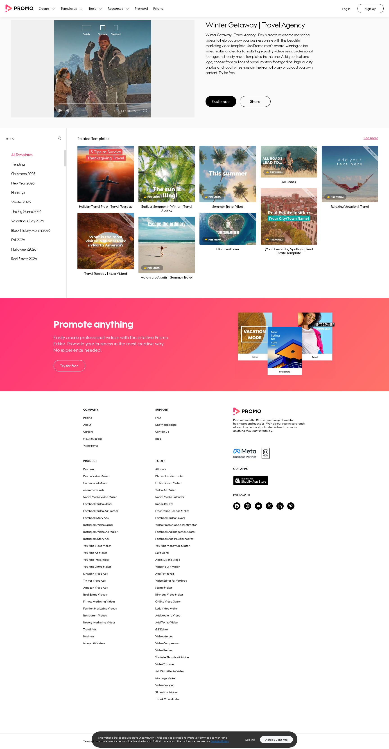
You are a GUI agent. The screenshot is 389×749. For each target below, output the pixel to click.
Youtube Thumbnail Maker (172, 657)
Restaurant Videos (95, 615)
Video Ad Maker (165, 490)
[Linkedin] (280, 506)
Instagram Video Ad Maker (100, 531)
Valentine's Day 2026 (27, 221)
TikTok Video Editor (167, 699)
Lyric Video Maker (166, 608)
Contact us (162, 431)
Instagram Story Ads (96, 538)
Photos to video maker (169, 476)
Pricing (158, 8)
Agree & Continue (276, 739)
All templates (22, 155)
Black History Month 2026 (30, 230)
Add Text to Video (166, 622)
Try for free (69, 366)
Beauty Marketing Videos (99, 622)
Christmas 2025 (23, 173)
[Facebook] (244, 453)
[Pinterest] (290, 506)
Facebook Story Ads (96, 518)
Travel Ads (89, 629)
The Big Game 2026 (26, 211)
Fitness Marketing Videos (99, 601)
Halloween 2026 (23, 249)
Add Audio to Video (167, 615)
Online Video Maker (168, 483)
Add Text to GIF (165, 573)
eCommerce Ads (93, 490)
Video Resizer (163, 650)
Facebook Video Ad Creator (100, 511)
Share (255, 101)
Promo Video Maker (96, 476)
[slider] (58, 103)
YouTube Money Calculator (172, 545)
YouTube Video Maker (97, 545)
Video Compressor (167, 643)
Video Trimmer (164, 664)
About (87, 424)
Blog (158, 438)
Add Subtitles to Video (169, 671)
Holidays (18, 192)
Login (346, 9)
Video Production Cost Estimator (176, 524)
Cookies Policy (220, 741)
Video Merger (164, 636)
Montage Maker (165, 678)
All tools (160, 469)
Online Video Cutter (168, 601)
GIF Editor (161, 629)
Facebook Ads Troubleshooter (174, 538)
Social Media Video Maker (100, 497)
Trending (18, 164)
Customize (221, 101)
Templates (69, 8)
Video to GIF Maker (167, 566)
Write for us (90, 445)
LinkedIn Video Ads (95, 573)
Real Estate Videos (95, 594)
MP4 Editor (162, 552)
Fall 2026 (18, 240)
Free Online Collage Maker (172, 511)
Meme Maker (163, 587)
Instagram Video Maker (98, 524)
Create (44, 8)
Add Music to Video (167, 559)
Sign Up (371, 9)
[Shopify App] (269, 480)
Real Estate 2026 (24, 258)
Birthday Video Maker (169, 594)
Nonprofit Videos (94, 643)
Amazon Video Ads (95, 587)
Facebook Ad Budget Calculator (175, 531)
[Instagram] (265, 453)
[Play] (60, 110)
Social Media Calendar (169, 497)
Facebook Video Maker (97, 504)
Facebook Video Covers (170, 518)
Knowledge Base (165, 424)
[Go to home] (22, 8)
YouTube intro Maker (96, 559)
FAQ (158, 417)
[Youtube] (258, 506)
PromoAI (141, 8)
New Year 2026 (22, 183)
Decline (250, 739)
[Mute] (69, 110)
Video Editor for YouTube (171, 580)
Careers (88, 431)
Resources (115, 8)
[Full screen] (145, 110)
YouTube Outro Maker (97, 566)
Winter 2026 (21, 202)
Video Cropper (164, 685)
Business (88, 636)
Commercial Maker (95, 483)
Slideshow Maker (166, 692)
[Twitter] (269, 506)
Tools (92, 8)
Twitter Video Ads (94, 580)
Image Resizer (164, 504)
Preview (106, 169)
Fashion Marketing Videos (100, 608)
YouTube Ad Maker (95, 552)
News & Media (92, 438)
